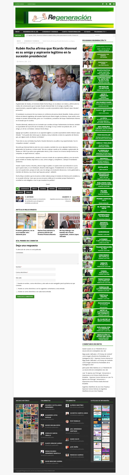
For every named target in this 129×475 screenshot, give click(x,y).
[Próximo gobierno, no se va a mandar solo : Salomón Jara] (26, 221)
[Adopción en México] (97, 452)
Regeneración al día (30, 32)
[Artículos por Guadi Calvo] (67, 440)
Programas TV (99, 32)
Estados (87, 32)
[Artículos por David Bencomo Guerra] (42, 462)
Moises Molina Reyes (52, 425)
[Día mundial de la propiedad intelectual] (97, 427)
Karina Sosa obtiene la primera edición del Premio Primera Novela (47, 232)
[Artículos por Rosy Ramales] (67, 422)
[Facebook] (102, 4)
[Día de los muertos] (106, 452)
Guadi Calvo (74, 439)
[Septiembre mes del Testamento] (106, 458)
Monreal (43, 189)
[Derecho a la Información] (106, 427)
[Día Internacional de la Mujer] (97, 433)
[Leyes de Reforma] (97, 408)
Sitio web (18, 278)
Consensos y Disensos (50, 32)
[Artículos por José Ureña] (67, 448)
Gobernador (25, 189)
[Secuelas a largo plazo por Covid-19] (97, 458)
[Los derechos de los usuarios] (106, 414)
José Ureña (74, 447)
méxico (34, 189)
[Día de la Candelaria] (106, 439)
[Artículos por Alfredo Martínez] (67, 406)
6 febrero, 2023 (23, 61)
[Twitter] (106, 4)
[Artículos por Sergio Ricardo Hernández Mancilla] (42, 452)
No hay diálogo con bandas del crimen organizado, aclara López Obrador (69, 233)
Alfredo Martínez (76, 405)
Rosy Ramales (75, 421)
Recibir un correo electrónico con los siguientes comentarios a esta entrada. (41, 288)
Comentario (19, 252)
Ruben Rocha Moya (64, 189)
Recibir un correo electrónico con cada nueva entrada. (34, 291)
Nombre (18, 267)
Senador (20, 192)
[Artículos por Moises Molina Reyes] (42, 426)
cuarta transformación (71, 32)
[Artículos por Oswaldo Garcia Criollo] (42, 434)
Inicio (17, 32)
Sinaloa (28, 192)
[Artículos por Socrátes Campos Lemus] (67, 414)
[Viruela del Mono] (97, 421)
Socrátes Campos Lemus (79, 413)
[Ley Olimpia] (97, 445)
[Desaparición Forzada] (106, 445)
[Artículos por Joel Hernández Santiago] (67, 430)
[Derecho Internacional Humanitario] (106, 433)
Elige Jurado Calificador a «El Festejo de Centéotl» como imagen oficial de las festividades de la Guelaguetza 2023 (97, 362)
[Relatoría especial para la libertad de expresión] (106, 408)
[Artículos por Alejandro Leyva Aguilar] (42, 416)
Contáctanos (31, 4)
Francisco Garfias (76, 455)
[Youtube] (110, 4)
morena (52, 189)
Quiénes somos (19, 4)
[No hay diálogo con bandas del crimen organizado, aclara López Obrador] (70, 221)
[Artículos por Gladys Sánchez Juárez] (42, 444)
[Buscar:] (103, 35)
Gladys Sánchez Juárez (53, 443)
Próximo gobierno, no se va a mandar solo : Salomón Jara (25, 232)
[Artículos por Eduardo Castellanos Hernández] (42, 406)
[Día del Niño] (106, 421)
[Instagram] (113, 4)
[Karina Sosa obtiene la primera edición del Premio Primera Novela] (48, 221)
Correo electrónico (21, 272)
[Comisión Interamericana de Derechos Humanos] (97, 414)
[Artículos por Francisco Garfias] (67, 456)
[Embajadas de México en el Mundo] (97, 439)
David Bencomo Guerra (53, 461)
